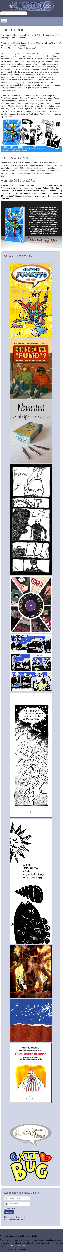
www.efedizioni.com (27, 48)
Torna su (59, 1249)
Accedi (9, 1212)
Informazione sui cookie (17, 1245)
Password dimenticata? (14, 1219)
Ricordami (11, 1208)
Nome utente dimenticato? (15, 1217)
